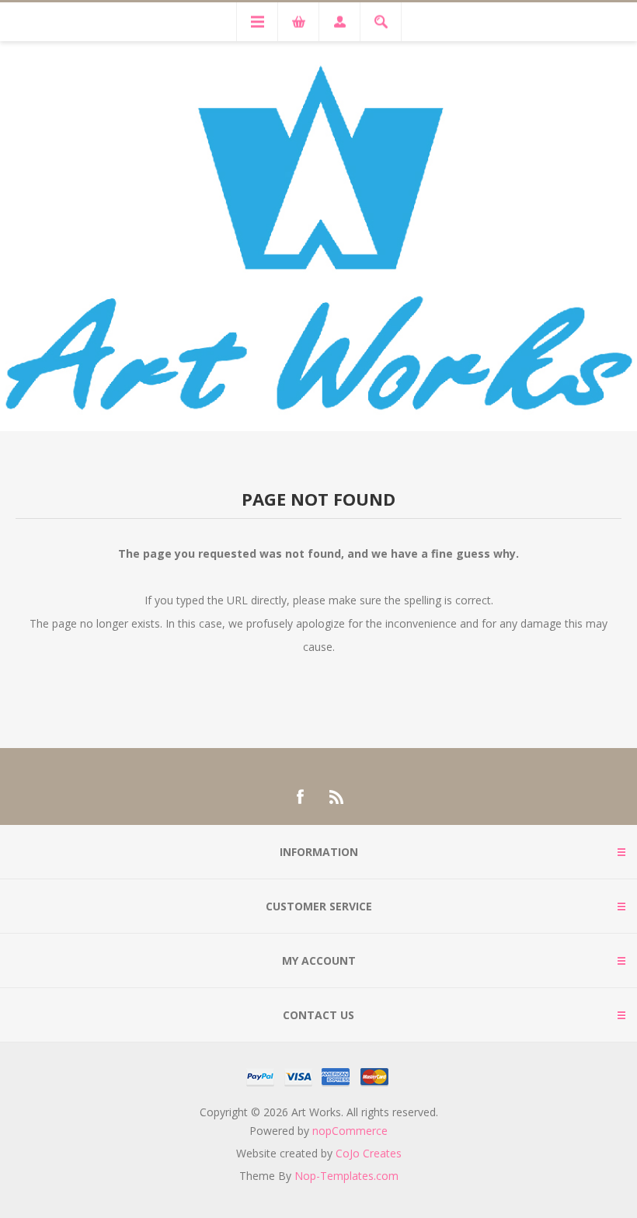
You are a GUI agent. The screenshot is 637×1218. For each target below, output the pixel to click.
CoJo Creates (369, 1153)
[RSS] (337, 797)
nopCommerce (350, 1130)
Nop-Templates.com (346, 1175)
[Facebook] (299, 797)
